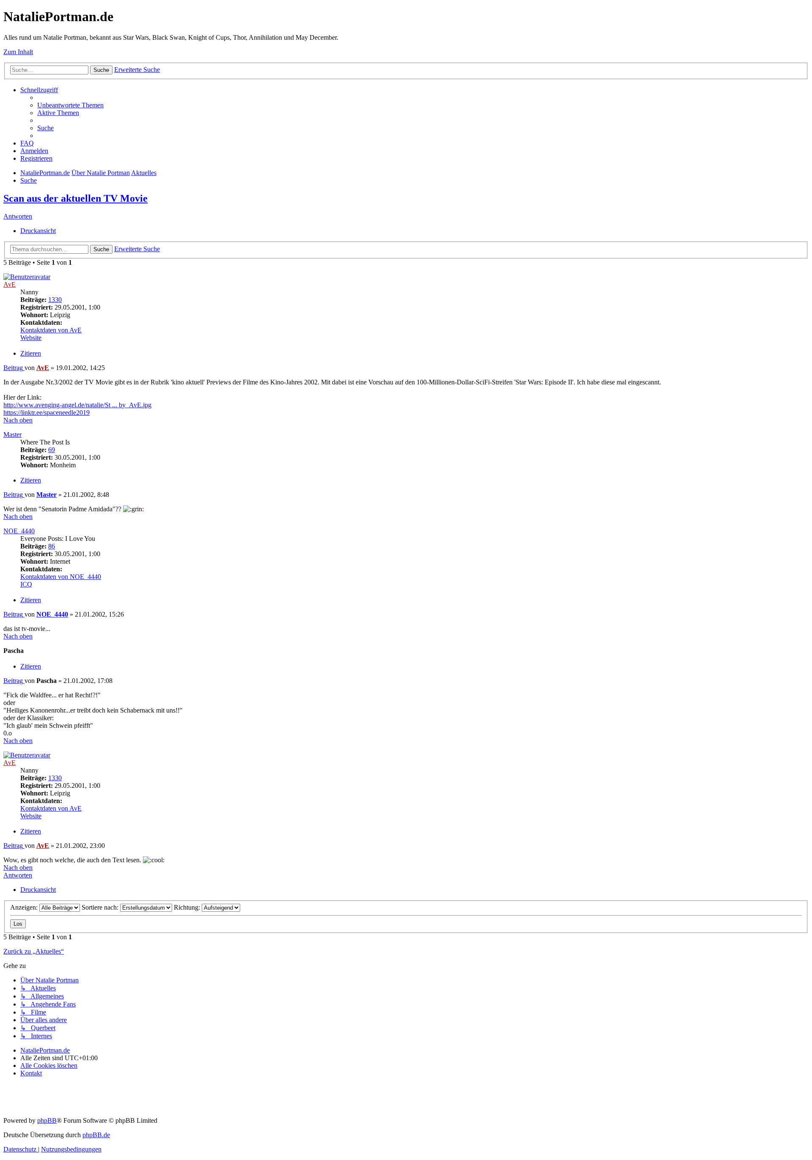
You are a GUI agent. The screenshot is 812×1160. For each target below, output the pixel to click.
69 (51, 449)
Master (12, 434)
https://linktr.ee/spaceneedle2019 (46, 412)
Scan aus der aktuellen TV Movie (75, 198)
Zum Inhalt (18, 51)
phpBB (47, 1120)
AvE (9, 284)
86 (51, 546)
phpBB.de (96, 1134)
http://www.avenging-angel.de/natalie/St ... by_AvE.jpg (77, 405)
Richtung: (188, 907)
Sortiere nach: (101, 907)
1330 (55, 299)
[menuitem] (70, 105)
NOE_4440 (19, 531)
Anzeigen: (24, 907)
